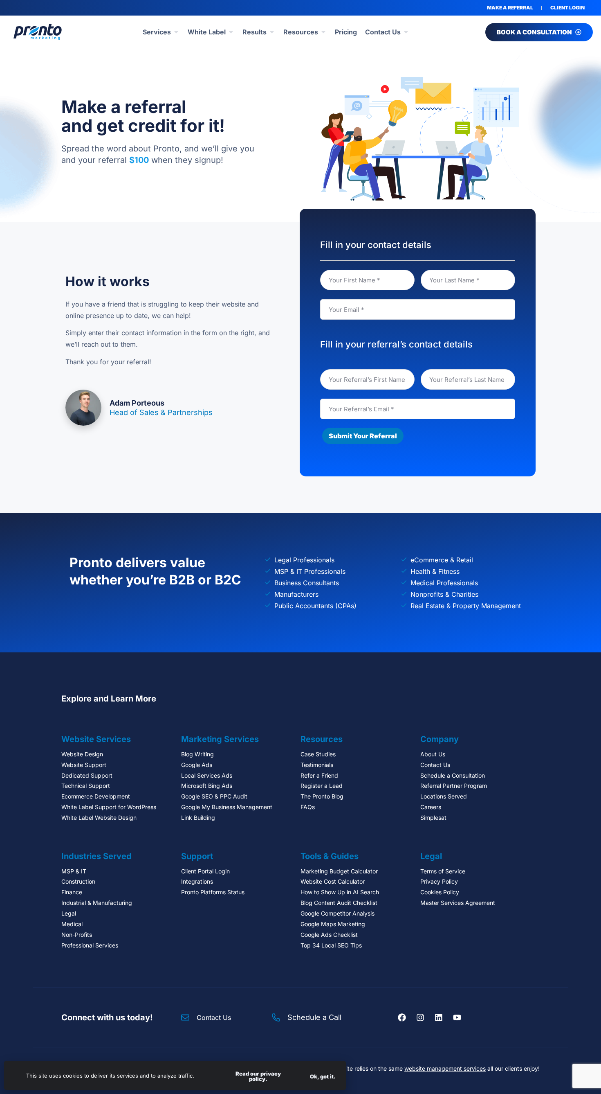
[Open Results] (272, 32)
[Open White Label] (231, 32)
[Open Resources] (323, 32)
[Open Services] (176, 32)
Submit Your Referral (363, 436)
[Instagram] (420, 1017)
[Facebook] (402, 1017)
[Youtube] (457, 1017)
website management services (445, 1068)
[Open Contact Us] (406, 32)
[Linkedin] (439, 1017)
